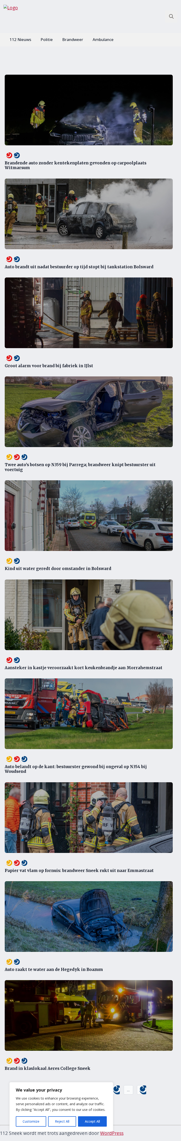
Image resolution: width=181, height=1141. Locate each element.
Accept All (92, 1121)
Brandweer (72, 39)
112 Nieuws (20, 39)
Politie (47, 39)
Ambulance (103, 39)
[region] (61, 1107)
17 (115, 1090)
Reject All (62, 1121)
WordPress (111, 1133)
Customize (31, 1121)
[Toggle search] (171, 16)
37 (141, 1090)
